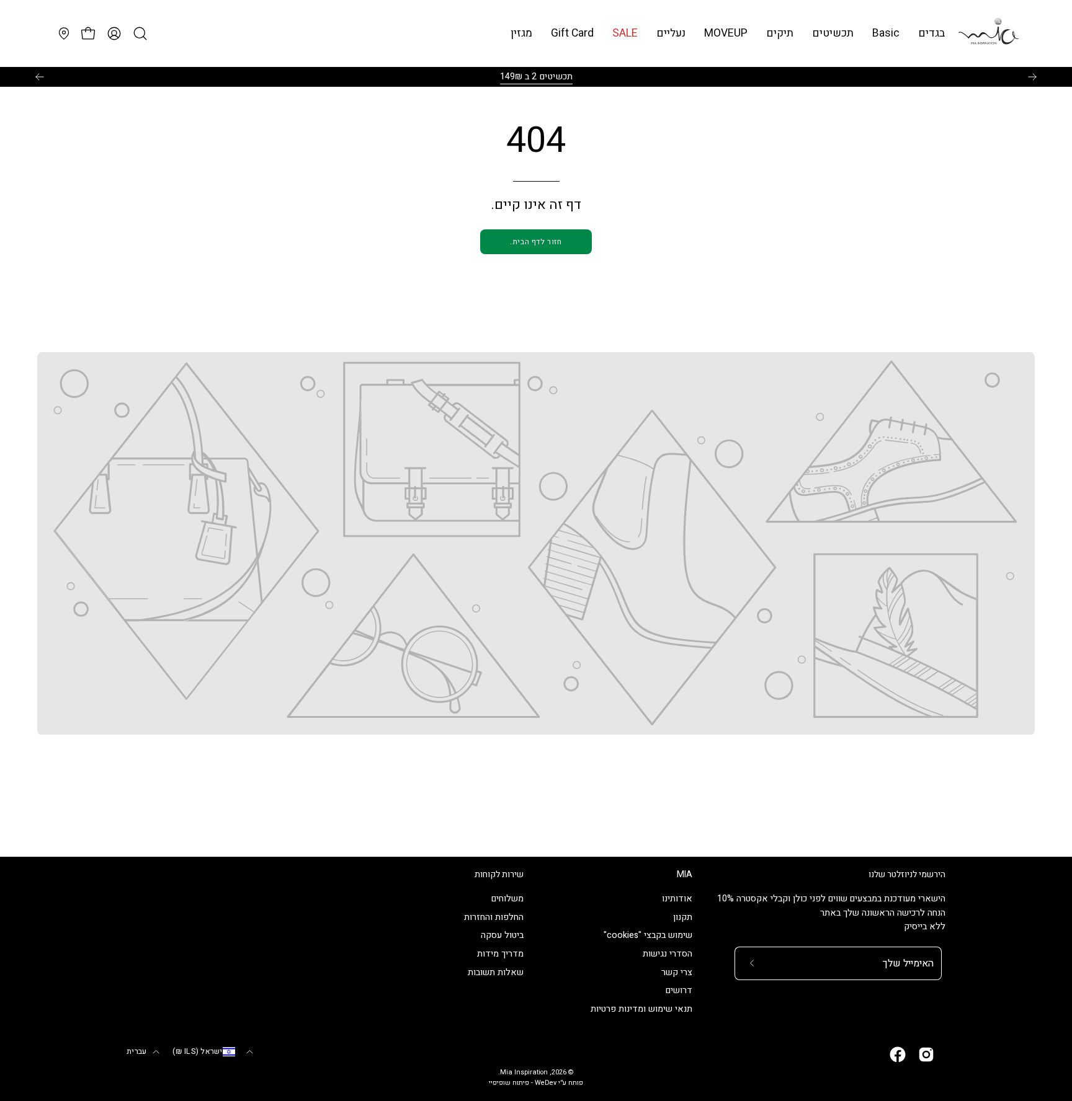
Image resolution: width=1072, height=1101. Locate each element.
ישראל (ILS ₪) (197, 1051)
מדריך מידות (500, 954)
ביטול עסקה (502, 935)
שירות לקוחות (499, 874)
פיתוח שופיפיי (509, 1083)
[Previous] (39, 76)
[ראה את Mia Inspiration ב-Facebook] (897, 1054)
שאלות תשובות (496, 972)
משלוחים (507, 898)
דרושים (679, 990)
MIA (684, 874)
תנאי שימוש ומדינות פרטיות (641, 1009)
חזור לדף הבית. (535, 241)
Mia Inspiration (524, 1072)
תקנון (682, 917)
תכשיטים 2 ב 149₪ (536, 76)
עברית (136, 1051)
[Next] (1032, 76)
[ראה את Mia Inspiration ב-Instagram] (926, 1054)
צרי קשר (676, 972)
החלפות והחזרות (494, 917)
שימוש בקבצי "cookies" (648, 935)
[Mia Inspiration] (988, 33)
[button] (886, 33)
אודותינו (677, 898)
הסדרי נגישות (667, 954)
